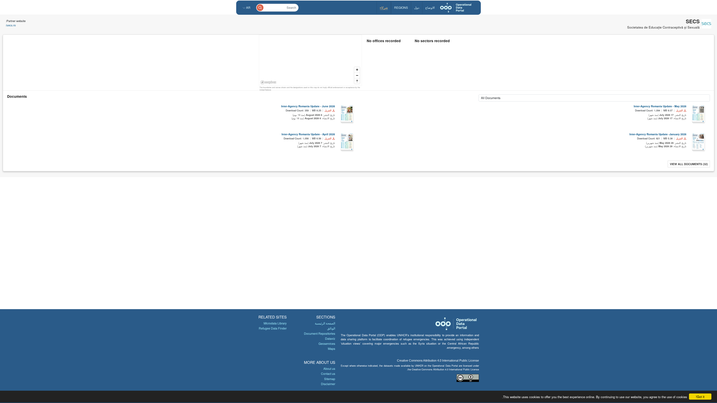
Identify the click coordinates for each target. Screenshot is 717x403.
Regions (401, 7)
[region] (310, 60)
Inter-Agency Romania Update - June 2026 (308, 106)
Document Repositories (319, 333)
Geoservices (327, 343)
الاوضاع (430, 7)
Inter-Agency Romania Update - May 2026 (660, 106)
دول (416, 7)
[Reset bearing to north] (357, 81)
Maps (331, 348)
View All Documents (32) (689, 164)
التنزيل (328, 110)
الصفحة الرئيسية (325, 323)
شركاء (384, 7)
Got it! (700, 396)
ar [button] (247, 7)
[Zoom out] (357, 75)
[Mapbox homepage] (268, 82)
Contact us (328, 373)
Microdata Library (275, 323)
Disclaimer (328, 384)
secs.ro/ (11, 25)
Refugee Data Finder (273, 328)
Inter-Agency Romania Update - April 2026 (308, 134)
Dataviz (330, 338)
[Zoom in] (357, 70)
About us (329, 368)
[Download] (347, 113)
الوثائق (331, 328)
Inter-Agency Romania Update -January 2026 (657, 134)
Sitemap (329, 379)
